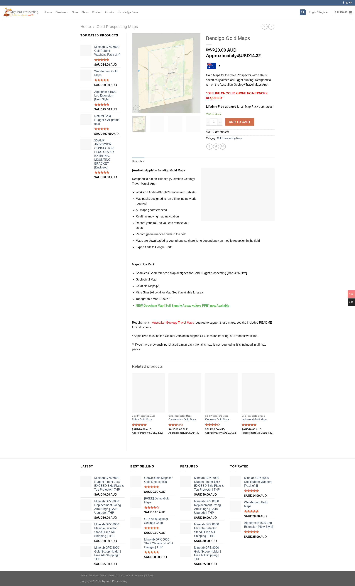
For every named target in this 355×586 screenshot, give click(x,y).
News (85, 12)
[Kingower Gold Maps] (221, 393)
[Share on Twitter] (216, 146)
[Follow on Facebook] (343, 2)
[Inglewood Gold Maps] (258, 393)
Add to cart (240, 122)
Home (49, 12)
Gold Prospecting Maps (117, 26)
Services (61, 12)
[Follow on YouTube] (350, 2)
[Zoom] (136, 108)
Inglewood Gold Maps (254, 419)
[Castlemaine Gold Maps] (184, 393)
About (108, 12)
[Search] (303, 12)
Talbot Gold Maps (142, 419)
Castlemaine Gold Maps (182, 419)
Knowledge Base (128, 12)
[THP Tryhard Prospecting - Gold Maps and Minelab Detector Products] (21, 12)
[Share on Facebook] (209, 146)
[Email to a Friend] (223, 146)
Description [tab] (138, 161)
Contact (97, 12)
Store (75, 12)
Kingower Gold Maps (217, 419)
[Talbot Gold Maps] (148, 393)
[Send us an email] (347, 2)
